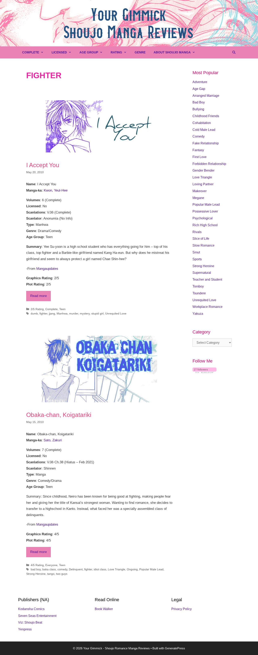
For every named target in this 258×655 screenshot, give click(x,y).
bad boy (36, 569)
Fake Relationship (205, 143)
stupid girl (97, 313)
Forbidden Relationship (209, 164)
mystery (85, 313)
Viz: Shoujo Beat (30, 622)
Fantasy (198, 150)
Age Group (88, 52)
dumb (34, 313)
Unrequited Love (115, 313)
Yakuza (197, 313)
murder (73, 313)
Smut (196, 252)
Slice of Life (200, 238)
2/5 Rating (37, 309)
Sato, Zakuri (53, 440)
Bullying (198, 109)
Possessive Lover (205, 211)
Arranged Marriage (205, 95)
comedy (62, 569)
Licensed (59, 52)
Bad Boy (198, 102)
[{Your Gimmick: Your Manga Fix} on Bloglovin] (204, 372)
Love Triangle (116, 569)
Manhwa (62, 313)
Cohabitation (201, 123)
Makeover (199, 191)
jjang (52, 313)
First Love (199, 157)
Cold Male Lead (203, 129)
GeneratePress (175, 648)
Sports (197, 259)
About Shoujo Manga (172, 52)
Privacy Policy (181, 609)
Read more (38, 296)
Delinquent (76, 569)
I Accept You (42, 165)
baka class (49, 569)
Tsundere (199, 293)
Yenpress (25, 629)
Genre (140, 52)
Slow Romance (203, 245)
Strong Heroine (36, 573)
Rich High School (205, 225)
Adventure (199, 82)
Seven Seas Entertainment (37, 616)
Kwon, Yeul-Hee (56, 190)
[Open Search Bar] (234, 52)
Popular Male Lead (151, 569)
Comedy (198, 136)
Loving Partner (202, 184)
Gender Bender (203, 170)
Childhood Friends (205, 116)
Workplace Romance (207, 306)
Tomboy (198, 286)
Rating (116, 52)
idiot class (100, 569)
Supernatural (201, 272)
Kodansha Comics (31, 609)
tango (50, 573)
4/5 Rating (37, 565)
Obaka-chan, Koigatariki (58, 414)
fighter (43, 313)
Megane (198, 198)
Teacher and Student (207, 279)
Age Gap (198, 89)
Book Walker (104, 609)
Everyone (51, 565)
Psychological (202, 218)
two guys (61, 573)
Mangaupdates (47, 269)
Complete (30, 52)
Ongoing (132, 569)
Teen (62, 309)
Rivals (197, 232)
